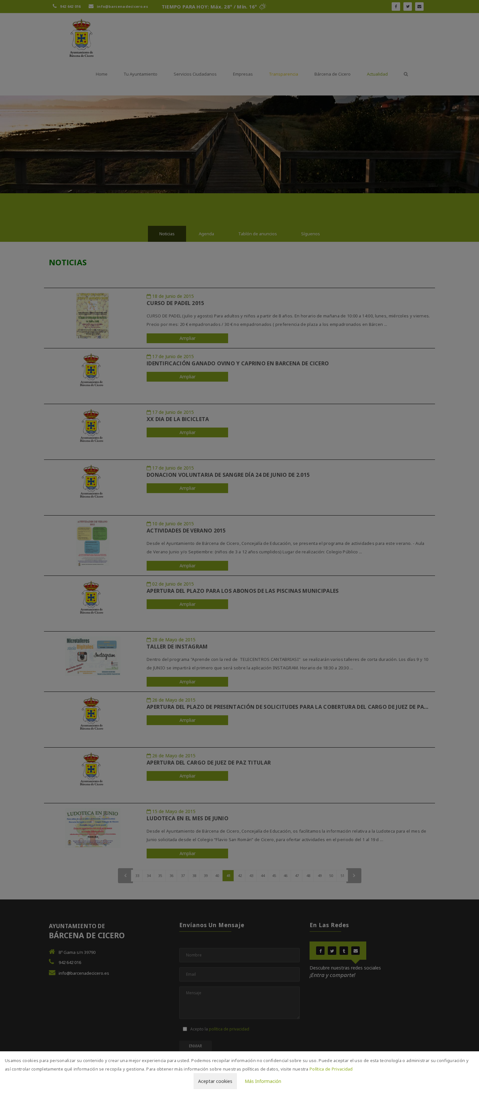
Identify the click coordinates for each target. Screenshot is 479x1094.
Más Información (263, 1081)
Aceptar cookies (215, 1081)
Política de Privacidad (331, 1069)
